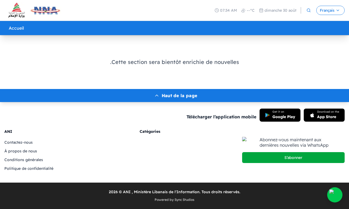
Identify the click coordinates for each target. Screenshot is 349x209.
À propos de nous (20, 151)
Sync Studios (184, 200)
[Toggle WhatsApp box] (334, 194)
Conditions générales (23, 159)
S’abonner (293, 157)
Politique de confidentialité (28, 168)
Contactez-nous (18, 142)
